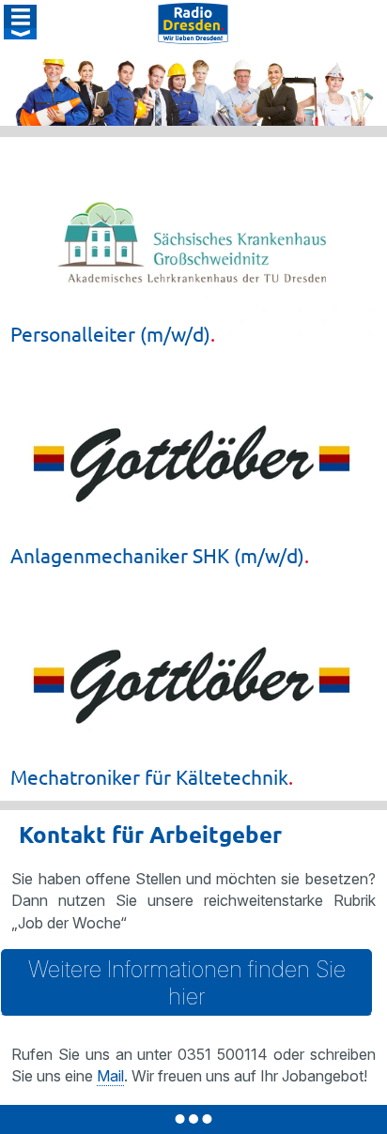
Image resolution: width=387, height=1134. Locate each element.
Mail (110, 1075)
